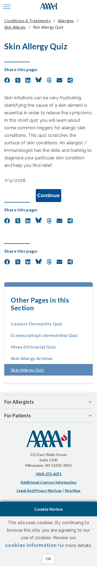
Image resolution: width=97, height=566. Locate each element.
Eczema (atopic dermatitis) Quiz (44, 335)
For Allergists (19, 402)
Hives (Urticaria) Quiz (33, 346)
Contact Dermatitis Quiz (36, 323)
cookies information (31, 545)
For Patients (17, 415)
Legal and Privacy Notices (39, 490)
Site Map (72, 490)
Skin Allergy (15, 27)
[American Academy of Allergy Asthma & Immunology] (48, 6)
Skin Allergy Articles (32, 358)
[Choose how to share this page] (70, 80)
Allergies (66, 21)
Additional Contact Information (48, 482)
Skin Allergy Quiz (43, 369)
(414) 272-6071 (48, 474)
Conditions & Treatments (27, 21)
